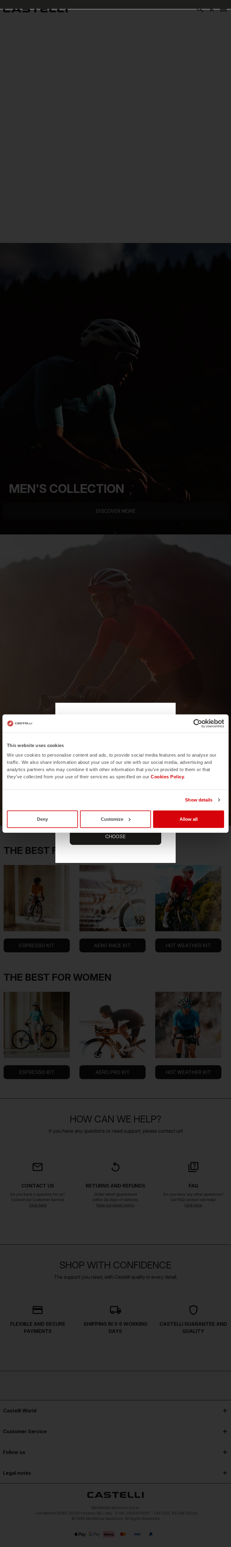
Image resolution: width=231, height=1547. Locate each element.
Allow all (189, 818)
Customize (112, 818)
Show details (198, 799)
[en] (35, 9)
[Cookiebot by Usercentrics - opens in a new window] (197, 723)
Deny (42, 818)
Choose (115, 836)
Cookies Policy (167, 776)
